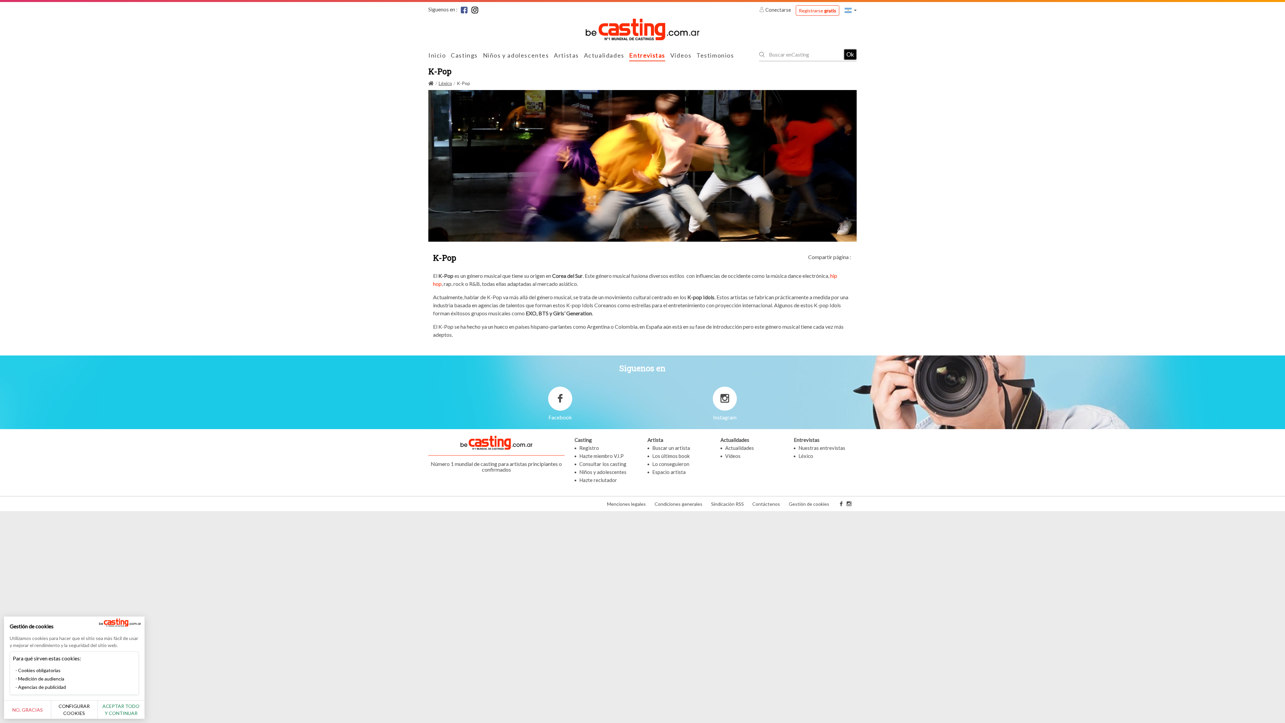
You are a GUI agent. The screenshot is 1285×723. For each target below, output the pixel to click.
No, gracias (27, 710)
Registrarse (817, 10)
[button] (851, 10)
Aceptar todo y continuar (121, 709)
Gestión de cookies (809, 504)
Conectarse (778, 10)
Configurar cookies (74, 709)
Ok (850, 54)
